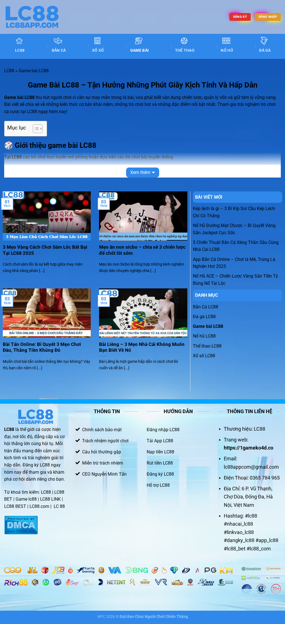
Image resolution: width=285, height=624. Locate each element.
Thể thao (185, 50)
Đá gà (265, 50)
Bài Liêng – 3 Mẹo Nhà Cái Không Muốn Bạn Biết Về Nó (142, 347)
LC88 (19, 50)
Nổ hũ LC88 (204, 336)
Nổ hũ (227, 50)
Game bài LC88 (208, 326)
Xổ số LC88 (204, 355)
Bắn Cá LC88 (205, 306)
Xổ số (98, 50)
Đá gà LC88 (204, 316)
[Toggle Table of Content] (35, 128)
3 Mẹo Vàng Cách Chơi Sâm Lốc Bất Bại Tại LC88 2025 (45, 250)
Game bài (139, 50)
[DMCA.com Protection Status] (21, 524)
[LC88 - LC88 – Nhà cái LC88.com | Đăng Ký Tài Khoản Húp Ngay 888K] (32, 17)
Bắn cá (59, 50)
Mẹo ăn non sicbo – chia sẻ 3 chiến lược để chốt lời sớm (142, 250)
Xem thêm (140, 172)
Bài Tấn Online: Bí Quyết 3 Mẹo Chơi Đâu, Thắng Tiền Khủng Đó (42, 347)
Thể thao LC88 (207, 346)
